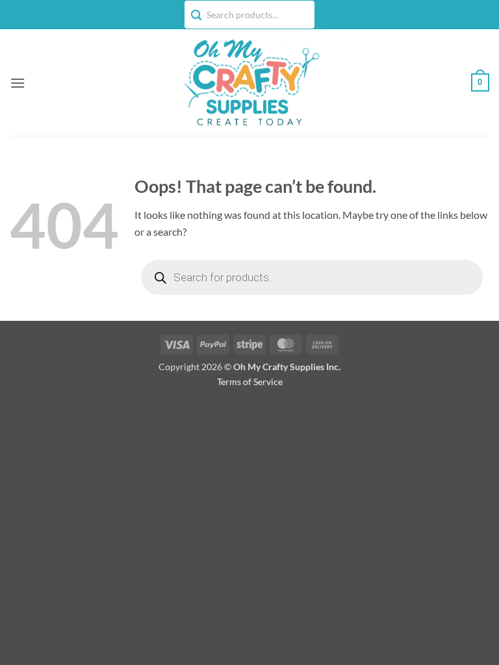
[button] (17, 83)
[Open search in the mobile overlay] (311, 277)
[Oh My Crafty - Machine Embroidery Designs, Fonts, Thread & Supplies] (250, 82)
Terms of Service (250, 381)
